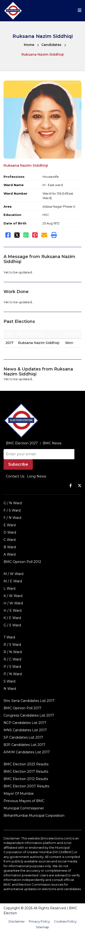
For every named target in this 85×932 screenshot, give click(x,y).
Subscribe (18, 464)
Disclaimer (16, 921)
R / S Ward (12, 644)
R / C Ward (12, 659)
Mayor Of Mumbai (19, 793)
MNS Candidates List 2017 (25, 730)
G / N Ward (13, 503)
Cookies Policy (65, 921)
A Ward (10, 554)
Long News (36, 476)
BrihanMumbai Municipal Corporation (34, 815)
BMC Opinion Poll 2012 (22, 562)
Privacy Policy (39, 921)
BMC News (52, 443)
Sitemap (42, 927)
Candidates (51, 45)
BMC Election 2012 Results (26, 779)
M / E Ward (13, 581)
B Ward (10, 547)
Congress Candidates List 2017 (29, 715)
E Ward (10, 525)
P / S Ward (12, 666)
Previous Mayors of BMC (24, 801)
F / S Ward (12, 510)
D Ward (10, 532)
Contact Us (15, 476)
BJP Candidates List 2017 (24, 745)
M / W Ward (13, 574)
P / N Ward (13, 674)
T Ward (9, 637)
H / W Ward (13, 603)
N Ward (10, 689)
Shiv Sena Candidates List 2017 (29, 701)
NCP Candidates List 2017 (25, 723)
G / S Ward (12, 625)
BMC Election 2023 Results (26, 764)
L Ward (9, 588)
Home (29, 45)
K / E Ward (12, 618)
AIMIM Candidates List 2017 (27, 752)
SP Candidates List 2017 (23, 737)
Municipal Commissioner (24, 808)
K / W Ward (13, 596)
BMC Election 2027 (22, 443)
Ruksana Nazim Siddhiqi (42, 54)
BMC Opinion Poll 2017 (22, 708)
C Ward (10, 540)
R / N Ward (13, 652)
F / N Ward (12, 518)
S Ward (9, 681)
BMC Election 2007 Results (26, 786)
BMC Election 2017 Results (26, 771)
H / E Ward (12, 610)
